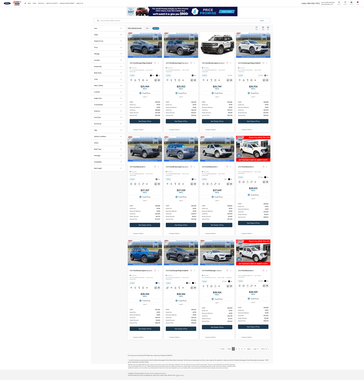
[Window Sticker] (159, 80)
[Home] (25, 3)
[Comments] (155, 80)
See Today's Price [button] (145, 121)
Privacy (152, 373)
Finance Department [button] (67, 3)
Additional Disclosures (160, 373)
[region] (145, 108)
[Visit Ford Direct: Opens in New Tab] (180, 375)
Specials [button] (41, 3)
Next (249, 349)
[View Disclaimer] (147, 80)
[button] (160, 45)
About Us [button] (79, 3)
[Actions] (158, 63)
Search (262, 20)
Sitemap (147, 373)
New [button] (29, 3)
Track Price (146, 93)
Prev (229, 349)
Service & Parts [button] (52, 3)
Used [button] (34, 3)
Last (255, 349)
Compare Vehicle (138, 129)
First (222, 349)
